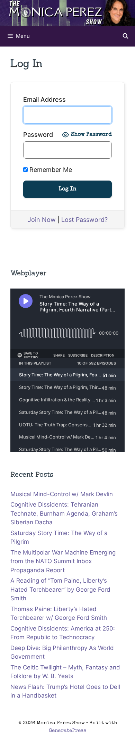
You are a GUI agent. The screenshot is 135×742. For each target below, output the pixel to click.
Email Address (44, 99)
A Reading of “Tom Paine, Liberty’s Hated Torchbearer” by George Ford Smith (60, 589)
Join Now (42, 219)
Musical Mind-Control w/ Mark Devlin (61, 494)
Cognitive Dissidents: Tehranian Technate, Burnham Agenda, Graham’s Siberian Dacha (64, 513)
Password (38, 134)
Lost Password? (84, 219)
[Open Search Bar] (125, 36)
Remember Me (50, 169)
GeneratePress (67, 730)
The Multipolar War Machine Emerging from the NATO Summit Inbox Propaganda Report (63, 561)
